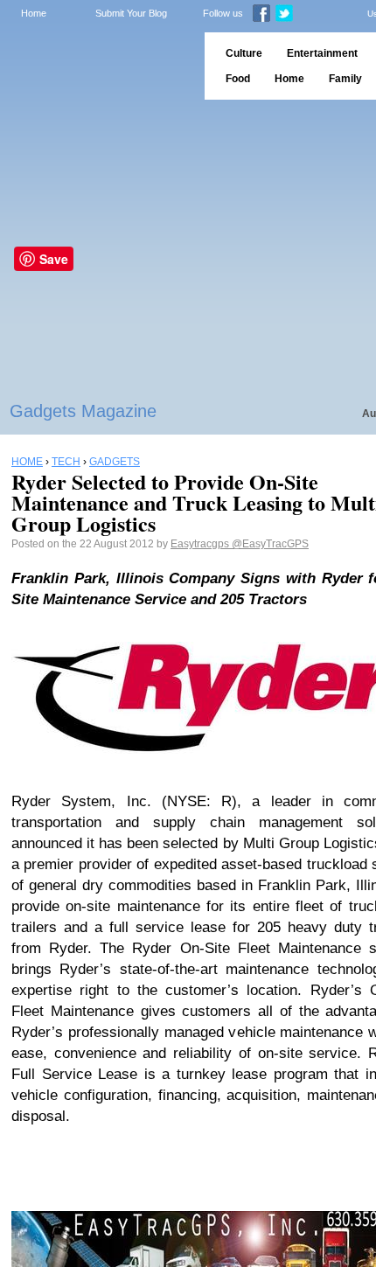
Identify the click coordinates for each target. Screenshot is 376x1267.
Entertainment (322, 53)
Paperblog (96, 66)
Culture (244, 53)
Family (345, 79)
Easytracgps (201, 544)
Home (33, 13)
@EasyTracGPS (270, 544)
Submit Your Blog (131, 13)
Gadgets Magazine (83, 411)
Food (238, 79)
